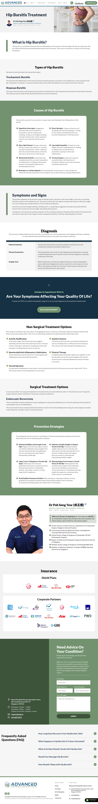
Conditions (41, 3)
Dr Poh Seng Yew (59, 792)
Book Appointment (49, 310)
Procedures (51, 3)
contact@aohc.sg (17, 714)
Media (65, 3)
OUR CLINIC (73, 782)
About (32, 3)
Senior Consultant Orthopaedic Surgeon (27, 23)
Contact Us (58, 798)
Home (56, 785)
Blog (59, 3)
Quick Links (59, 782)
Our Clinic (57, 789)
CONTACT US (91, 3)
